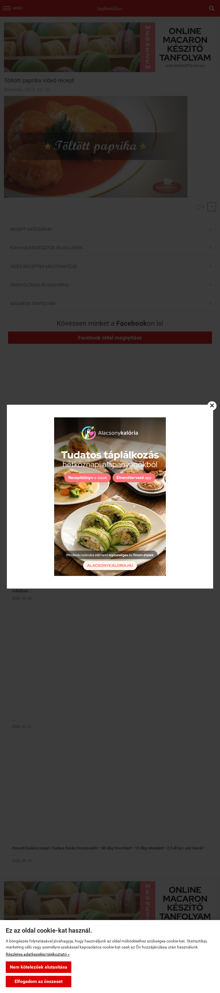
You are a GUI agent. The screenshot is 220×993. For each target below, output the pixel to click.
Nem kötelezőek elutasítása (38, 967)
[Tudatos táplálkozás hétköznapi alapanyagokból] (110, 496)
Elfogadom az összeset (38, 981)
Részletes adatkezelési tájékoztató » (38, 954)
